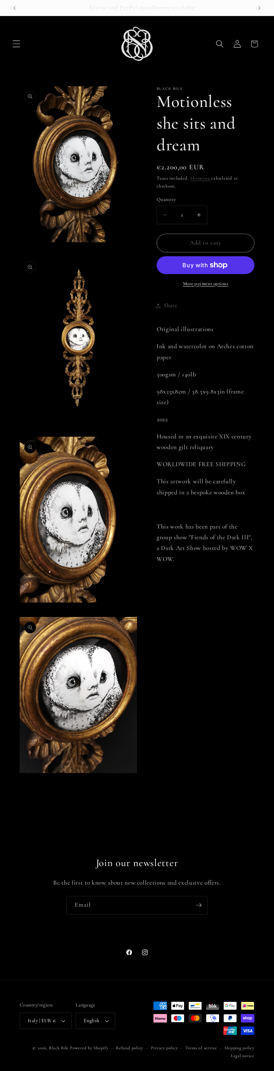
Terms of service (201, 1047)
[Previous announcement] (14, 8)
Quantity (166, 199)
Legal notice (242, 1055)
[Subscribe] (198, 905)
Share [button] (170, 305)
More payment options (205, 284)
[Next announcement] (259, 8)
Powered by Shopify (89, 1047)
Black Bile (58, 1047)
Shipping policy (239, 1047)
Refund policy (129, 1047)
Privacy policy (164, 1047)
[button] (16, 43)
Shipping (200, 178)
